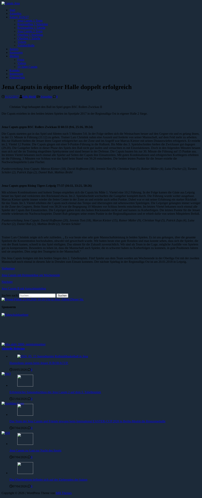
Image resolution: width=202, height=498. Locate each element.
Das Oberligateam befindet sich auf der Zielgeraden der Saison (48, 479)
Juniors (13, 49)
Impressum (16, 73)
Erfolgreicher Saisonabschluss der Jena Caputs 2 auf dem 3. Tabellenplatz (55, 392)
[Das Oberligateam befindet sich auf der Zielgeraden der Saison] (25, 473)
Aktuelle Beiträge (13, 348)
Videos (21, 63)
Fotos (20, 59)
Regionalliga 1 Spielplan (32, 24)
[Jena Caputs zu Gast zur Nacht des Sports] (25, 443)
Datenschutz (17, 77)
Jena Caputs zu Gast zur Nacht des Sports (35, 450)
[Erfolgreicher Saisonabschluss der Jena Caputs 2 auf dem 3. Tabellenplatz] (25, 385)
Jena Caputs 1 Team (29, 20)
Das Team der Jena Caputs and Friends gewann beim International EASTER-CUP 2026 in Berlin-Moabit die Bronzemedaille (87, 421)
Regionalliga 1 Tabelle (31, 27)
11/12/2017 (12, 96)
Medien (14, 56)
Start (12, 10)
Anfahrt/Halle (26, 45)
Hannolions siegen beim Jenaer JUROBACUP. (38, 363)
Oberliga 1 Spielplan (30, 34)
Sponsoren (16, 52)
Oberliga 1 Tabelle (28, 38)
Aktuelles (15, 13)
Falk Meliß (29, 96)
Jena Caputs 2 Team (29, 31)
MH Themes (64, 493)
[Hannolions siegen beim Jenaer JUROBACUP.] (52, 356)
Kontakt (14, 70)
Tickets (21, 42)
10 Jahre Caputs (27, 66)
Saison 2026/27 (19, 17)
